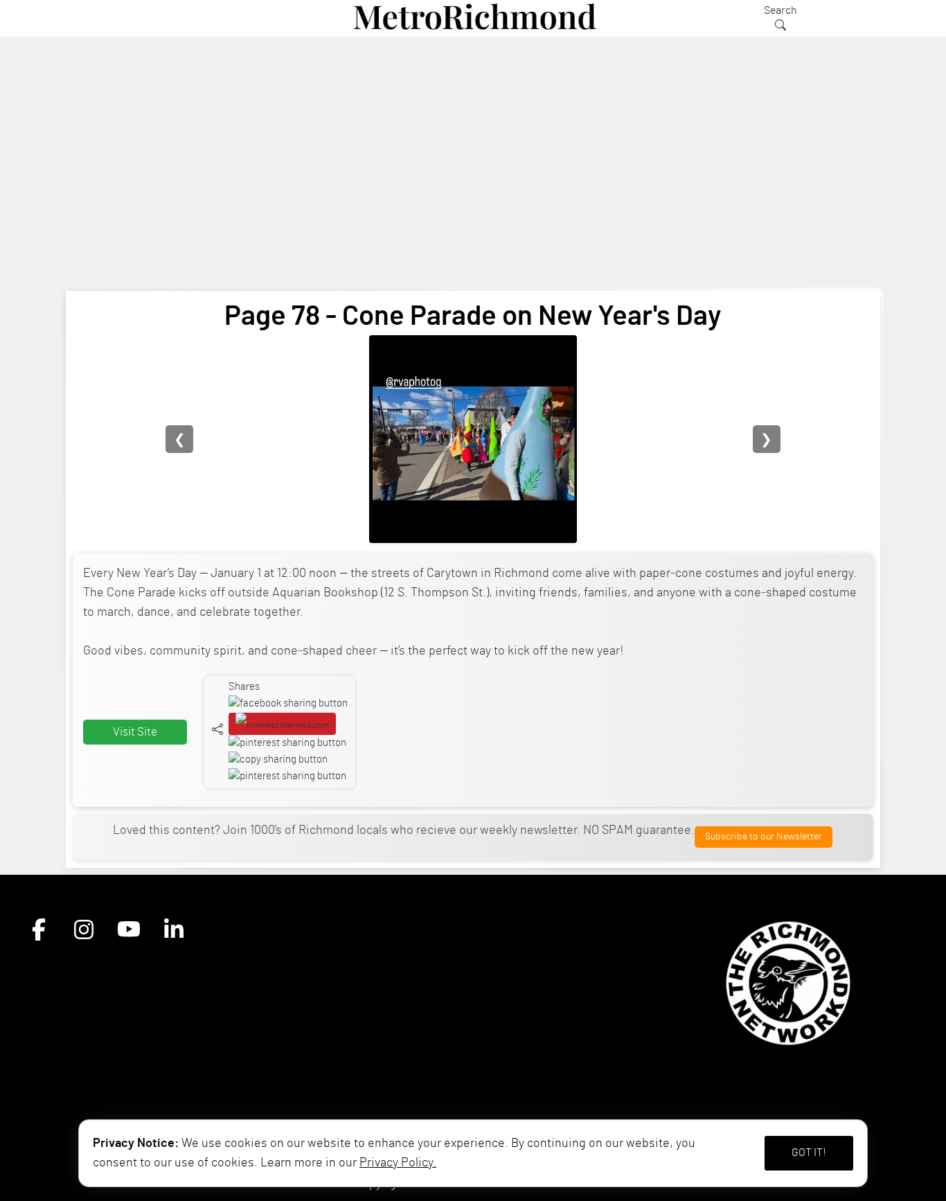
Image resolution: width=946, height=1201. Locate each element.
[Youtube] (129, 930)
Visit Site (135, 732)
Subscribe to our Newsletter (763, 836)
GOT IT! (809, 1152)
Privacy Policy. (397, 1163)
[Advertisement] (472, 174)
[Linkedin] (174, 930)
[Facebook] (39, 930)
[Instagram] (84, 930)
